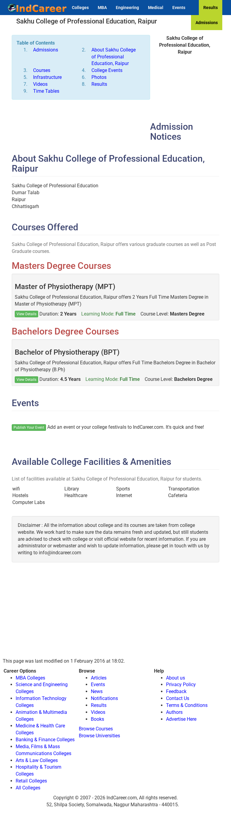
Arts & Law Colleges (37, 760)
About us (175, 678)
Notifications (104, 698)
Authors (174, 712)
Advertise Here (181, 719)
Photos (98, 77)
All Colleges (28, 788)
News (97, 691)
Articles (98, 678)
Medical (155, 7)
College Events (106, 70)
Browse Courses (96, 729)
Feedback (176, 691)
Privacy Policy (181, 684)
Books (97, 719)
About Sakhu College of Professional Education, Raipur (113, 57)
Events (178, 7)
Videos (40, 84)
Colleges (80, 7)
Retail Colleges (31, 781)
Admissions (207, 22)
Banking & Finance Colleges (45, 739)
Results (210, 7)
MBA (102, 7)
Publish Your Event (29, 427)
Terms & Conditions (187, 705)
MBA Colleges (30, 678)
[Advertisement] (185, 91)
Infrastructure (47, 77)
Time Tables (46, 91)
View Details (26, 314)
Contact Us (177, 698)
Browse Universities (99, 736)
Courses (41, 70)
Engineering (127, 7)
